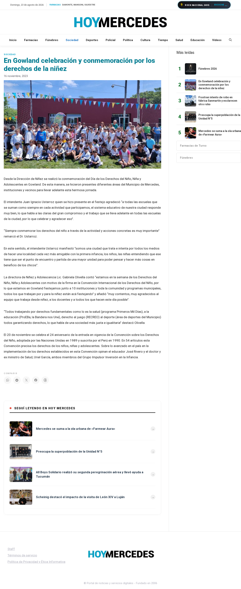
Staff (11, 549)
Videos (216, 40)
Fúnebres (51, 40)
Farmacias (31, 40)
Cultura (145, 40)
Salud (179, 40)
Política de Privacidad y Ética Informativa (36, 562)
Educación (198, 40)
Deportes (92, 40)
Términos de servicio (22, 555)
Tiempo (163, 40)
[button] (230, 40)
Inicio (13, 40)
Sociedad (72, 40)
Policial (110, 40)
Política (128, 40)
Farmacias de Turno (193, 145)
